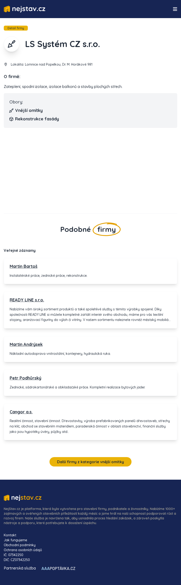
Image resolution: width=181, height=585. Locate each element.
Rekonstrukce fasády (37, 119)
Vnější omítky (29, 110)
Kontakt (10, 535)
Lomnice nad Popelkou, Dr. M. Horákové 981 (58, 64)
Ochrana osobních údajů (23, 550)
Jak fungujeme (15, 540)
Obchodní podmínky (20, 545)
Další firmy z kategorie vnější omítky (90, 461)
